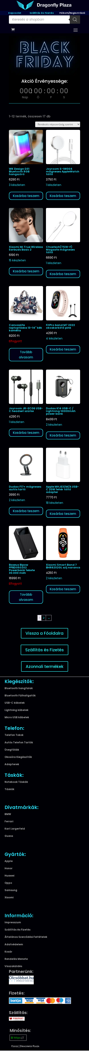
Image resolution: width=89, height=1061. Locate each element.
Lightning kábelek (16, 710)
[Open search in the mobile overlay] (44, 19)
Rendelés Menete (16, 959)
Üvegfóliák (12, 749)
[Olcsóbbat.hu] (21, 979)
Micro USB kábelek (17, 717)
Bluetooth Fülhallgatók (20, 695)
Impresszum (13, 922)
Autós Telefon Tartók (19, 742)
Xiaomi (9, 897)
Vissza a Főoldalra (44, 633)
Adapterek (12, 764)
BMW (8, 814)
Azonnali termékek (45, 666)
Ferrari (9, 821)
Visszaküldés (13, 966)
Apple (9, 861)
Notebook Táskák (16, 782)
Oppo (8, 883)
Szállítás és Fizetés (42, 13)
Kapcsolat (14, 13)
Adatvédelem (14, 944)
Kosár (8, 951)
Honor (8, 868)
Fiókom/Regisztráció (72, 13)
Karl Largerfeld (15, 828)
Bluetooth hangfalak (19, 688)
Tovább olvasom (26, 355)
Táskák (9, 789)
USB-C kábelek (15, 702)
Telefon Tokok (14, 735)
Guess (9, 836)
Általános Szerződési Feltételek (26, 937)
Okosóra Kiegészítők (18, 757)
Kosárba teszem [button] (26, 196)
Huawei (9, 875)
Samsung (11, 890)
